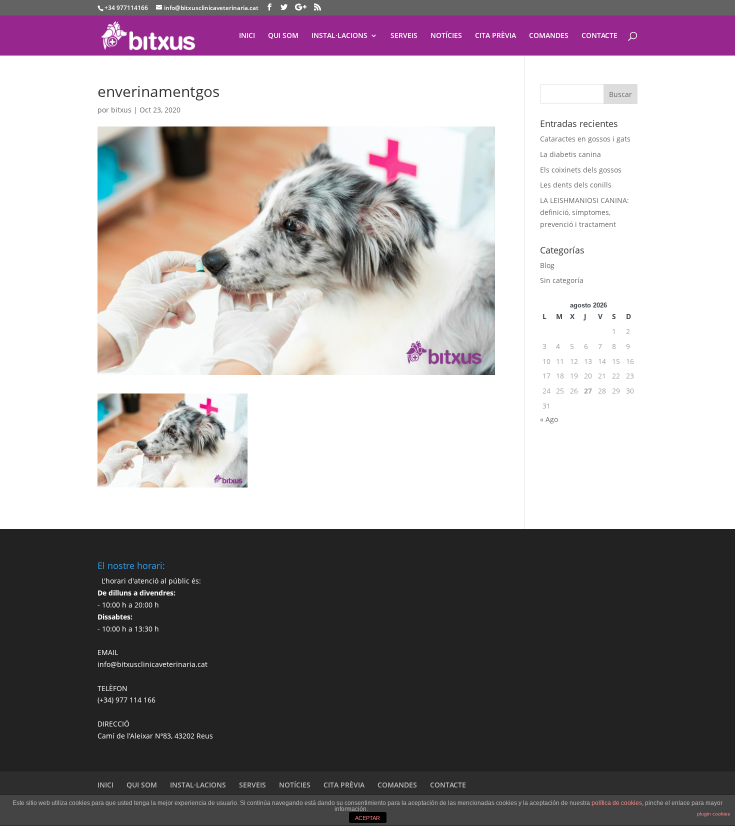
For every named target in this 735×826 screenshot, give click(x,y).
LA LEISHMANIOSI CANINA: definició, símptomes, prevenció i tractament (584, 212)
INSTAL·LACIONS (340, 36)
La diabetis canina (570, 154)
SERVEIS (404, 36)
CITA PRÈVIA (495, 36)
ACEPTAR (367, 818)
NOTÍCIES (446, 36)
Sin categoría (562, 280)
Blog (547, 265)
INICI (247, 36)
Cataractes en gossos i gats (585, 139)
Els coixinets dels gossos (581, 169)
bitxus (121, 109)
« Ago (549, 419)
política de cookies (617, 803)
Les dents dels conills (576, 185)
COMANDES (548, 36)
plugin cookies (713, 813)
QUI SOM (283, 36)
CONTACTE (600, 36)
